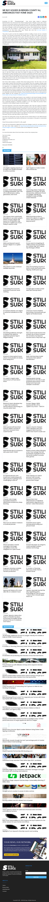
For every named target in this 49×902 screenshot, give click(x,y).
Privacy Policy (5, 887)
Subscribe (35, 877)
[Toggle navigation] (46, 3)
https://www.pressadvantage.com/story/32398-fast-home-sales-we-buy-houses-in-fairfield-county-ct (24, 94)
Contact (4, 891)
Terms (3, 885)
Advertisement (6, 889)
